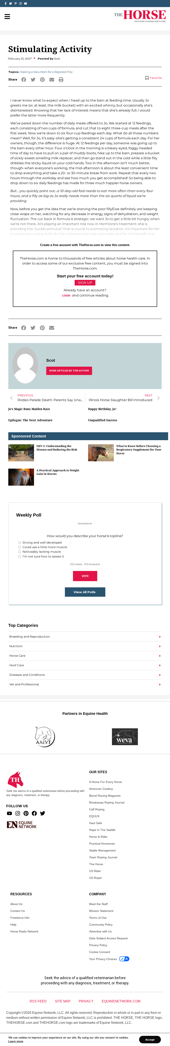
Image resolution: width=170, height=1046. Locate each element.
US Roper (95, 877)
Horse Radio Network (24, 931)
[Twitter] (10, 3)
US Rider (95, 871)
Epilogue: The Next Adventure (30, 420)
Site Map (62, 1001)
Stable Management (102, 850)
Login (66, 295)
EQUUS (94, 816)
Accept (150, 1039)
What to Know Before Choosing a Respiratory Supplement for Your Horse (139, 449)
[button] (23, 79)
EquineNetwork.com (121, 1001)
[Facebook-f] (5, 3)
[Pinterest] (26, 813)
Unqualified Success (102, 420)
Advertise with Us (100, 931)
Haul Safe (95, 823)
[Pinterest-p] (15, 3)
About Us (16, 904)
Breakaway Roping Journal (106, 802)
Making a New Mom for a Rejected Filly (46, 71)
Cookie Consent (99, 952)
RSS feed (38, 1001)
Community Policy (101, 924)
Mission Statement (101, 910)
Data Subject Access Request (108, 938)
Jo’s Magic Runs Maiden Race (29, 409)
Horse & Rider (98, 836)
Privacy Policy (98, 945)
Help (13, 924)
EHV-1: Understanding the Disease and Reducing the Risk (56, 447)
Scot (50, 360)
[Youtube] (9, 813)
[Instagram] (20, 3)
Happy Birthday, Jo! (102, 409)
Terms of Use (98, 917)
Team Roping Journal (103, 857)
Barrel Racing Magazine (105, 795)
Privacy (86, 1001)
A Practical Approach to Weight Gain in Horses (57, 472)
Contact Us (17, 910)
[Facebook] (34, 813)
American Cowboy (101, 788)
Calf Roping (96, 809)
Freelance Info (19, 917)
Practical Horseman (102, 843)
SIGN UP (85, 283)
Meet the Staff (98, 904)
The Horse (96, 864)
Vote (85, 576)
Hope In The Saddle (102, 830)
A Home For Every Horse (105, 782)
